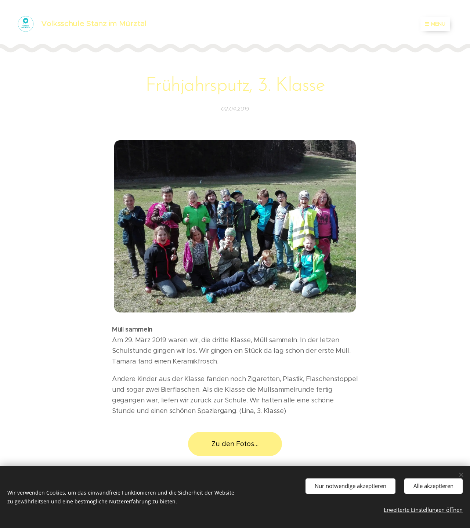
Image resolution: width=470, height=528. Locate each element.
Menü (438, 24)
